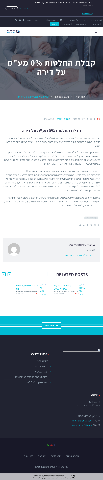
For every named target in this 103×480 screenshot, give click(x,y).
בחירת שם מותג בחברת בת (27, 287)
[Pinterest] (91, 225)
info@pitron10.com (53, 20)
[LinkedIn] (84, 225)
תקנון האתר (42, 361)
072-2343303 (71, 20)
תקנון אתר (28, 456)
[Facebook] (23, 20)
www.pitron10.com (34, 20)
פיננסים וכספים (63, 119)
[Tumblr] (87, 225)
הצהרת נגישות (65, 24)
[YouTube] (20, 20)
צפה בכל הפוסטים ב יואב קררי (79, 255)
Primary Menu (96, 32)
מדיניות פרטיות (81, 24)
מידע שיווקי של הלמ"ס (37, 382)
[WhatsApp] (16, 20)
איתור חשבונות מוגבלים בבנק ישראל (31, 377)
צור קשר (54, 24)
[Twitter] (95, 225)
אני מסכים (11, 8)
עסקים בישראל (91, 218)
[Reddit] (80, 225)
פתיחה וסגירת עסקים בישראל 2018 (63, 287)
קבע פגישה (95, 24)
